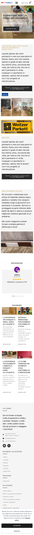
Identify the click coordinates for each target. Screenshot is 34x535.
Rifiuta (17, 531)
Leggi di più (7, 344)
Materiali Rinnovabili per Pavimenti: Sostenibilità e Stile (24, 322)
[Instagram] (9, 445)
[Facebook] (4, 445)
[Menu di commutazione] (16, 2)
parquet (6, 73)
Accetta (17, 525)
